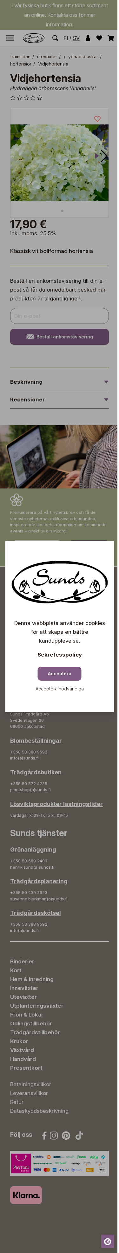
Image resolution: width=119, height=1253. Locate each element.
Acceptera (59, 673)
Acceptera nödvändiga (60, 688)
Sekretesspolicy (59, 655)
